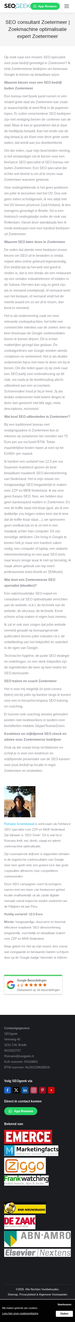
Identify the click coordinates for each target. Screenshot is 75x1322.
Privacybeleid (27, 1294)
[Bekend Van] (28, 1142)
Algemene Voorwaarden (53, 1294)
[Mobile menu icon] (66, 6)
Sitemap (13, 1294)
